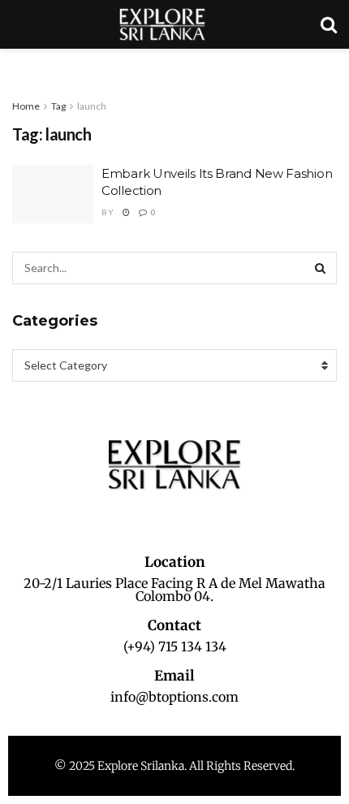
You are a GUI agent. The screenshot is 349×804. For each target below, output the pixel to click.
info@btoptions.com (174, 697)
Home (26, 106)
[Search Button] (320, 268)
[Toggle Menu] (21, 65)
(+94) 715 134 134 (174, 646)
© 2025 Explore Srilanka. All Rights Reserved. (174, 766)
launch (91, 106)
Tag (58, 106)
